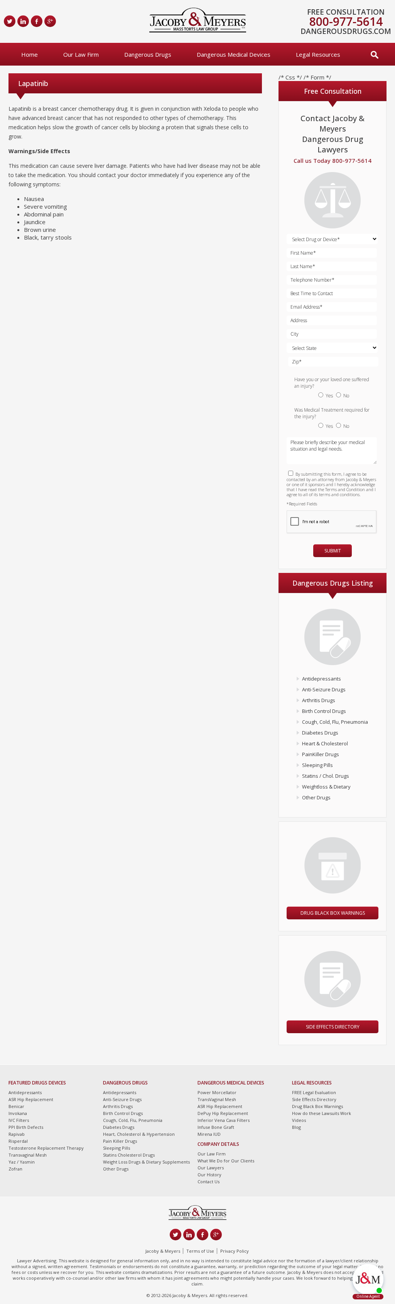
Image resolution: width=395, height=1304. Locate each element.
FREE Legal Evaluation (314, 1092)
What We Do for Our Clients (226, 1161)
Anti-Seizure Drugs (324, 689)
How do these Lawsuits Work (321, 1113)
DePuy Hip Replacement (223, 1113)
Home (29, 54)
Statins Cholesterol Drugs (129, 1155)
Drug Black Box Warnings (332, 913)
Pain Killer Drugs (120, 1141)
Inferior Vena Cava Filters (224, 1120)
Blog (296, 1127)
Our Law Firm (81, 54)
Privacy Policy (234, 1251)
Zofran (15, 1169)
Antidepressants (321, 678)
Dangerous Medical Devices (233, 54)
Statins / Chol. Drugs (325, 775)
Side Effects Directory (333, 1027)
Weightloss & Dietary (326, 786)
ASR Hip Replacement (30, 1099)
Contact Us (208, 1181)
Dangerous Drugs (147, 54)
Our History (209, 1174)
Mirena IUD (209, 1134)
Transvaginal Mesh (27, 1155)
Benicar (16, 1106)
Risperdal (18, 1141)
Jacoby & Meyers (162, 1251)
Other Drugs (316, 797)
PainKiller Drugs (320, 754)
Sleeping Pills (317, 765)
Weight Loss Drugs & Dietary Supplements (146, 1162)
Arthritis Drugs (318, 700)
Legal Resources (318, 54)
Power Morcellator (217, 1092)
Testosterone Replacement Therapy (46, 1148)
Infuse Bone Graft (216, 1127)
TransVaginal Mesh (217, 1099)
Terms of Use (200, 1251)
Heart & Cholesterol (325, 743)
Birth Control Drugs (324, 711)
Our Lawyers (211, 1168)
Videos (299, 1120)
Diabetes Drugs (320, 732)
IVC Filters (18, 1120)
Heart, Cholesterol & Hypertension (139, 1134)
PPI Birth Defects (25, 1127)
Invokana (17, 1113)
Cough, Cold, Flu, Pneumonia (335, 721)
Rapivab (16, 1134)
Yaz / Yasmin (21, 1162)
